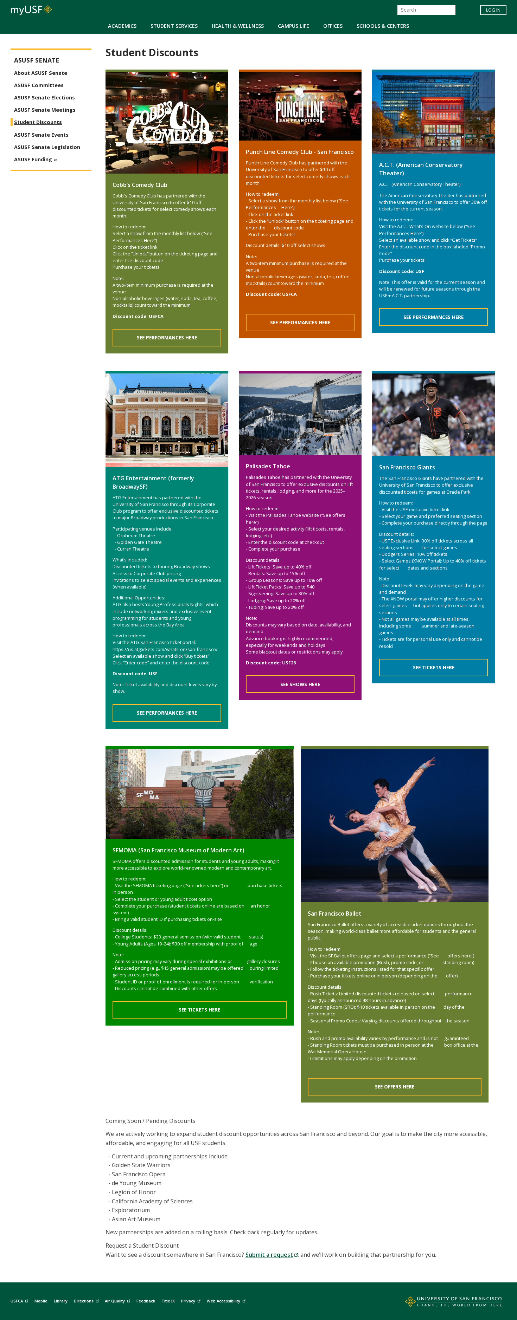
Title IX (168, 1300)
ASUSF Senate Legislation (47, 147)
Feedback (145, 1300)
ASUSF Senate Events (41, 134)
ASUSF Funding (33, 159)
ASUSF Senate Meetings (45, 109)
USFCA (17, 1300)
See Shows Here (300, 684)
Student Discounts (38, 122)
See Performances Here (167, 337)
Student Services (174, 25)
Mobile (40, 1300)
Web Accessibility (223, 1300)
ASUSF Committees (39, 85)
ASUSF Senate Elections (44, 97)
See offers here (394, 1086)
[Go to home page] (446, 1303)
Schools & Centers (383, 25)
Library (61, 1300)
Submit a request (269, 1255)
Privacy (188, 1300)
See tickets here (199, 1009)
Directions (84, 1300)
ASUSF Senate (36, 60)
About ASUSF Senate (40, 73)
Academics (122, 25)
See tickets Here (433, 667)
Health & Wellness (238, 25)
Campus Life (293, 25)
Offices (333, 25)
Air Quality (115, 1300)
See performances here (300, 322)
